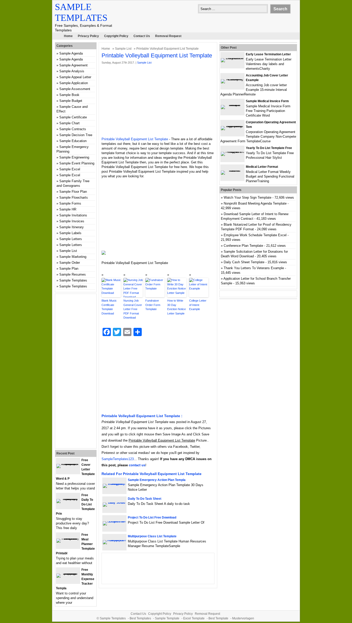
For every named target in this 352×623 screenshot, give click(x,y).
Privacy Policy (88, 36)
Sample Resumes (72, 274)
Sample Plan (68, 268)
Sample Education (73, 141)
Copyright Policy (116, 36)
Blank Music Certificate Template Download (109, 307)
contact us (137, 465)
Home (68, 36)
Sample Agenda (71, 53)
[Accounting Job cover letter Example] (232, 79)
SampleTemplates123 (118, 459)
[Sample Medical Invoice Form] (232, 105)
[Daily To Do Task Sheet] (114, 502)
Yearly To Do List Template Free (269, 148)
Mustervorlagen (243, 618)
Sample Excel (69, 169)
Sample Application (73, 83)
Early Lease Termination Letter (268, 54)
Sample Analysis (71, 71)
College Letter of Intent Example (197, 305)
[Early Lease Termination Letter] (232, 58)
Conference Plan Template (243, 246)
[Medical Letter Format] (232, 170)
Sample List (123, 48)
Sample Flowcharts (73, 197)
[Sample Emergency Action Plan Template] (114, 484)
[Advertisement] (158, 101)
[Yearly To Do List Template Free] (232, 152)
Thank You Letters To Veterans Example (254, 268)
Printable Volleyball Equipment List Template (135, 139)
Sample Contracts (72, 129)
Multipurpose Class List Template (152, 536)
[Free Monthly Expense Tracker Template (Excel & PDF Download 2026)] (68, 573)
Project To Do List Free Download (152, 517)
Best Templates (140, 618)
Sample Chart (69, 123)
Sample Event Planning (76, 163)
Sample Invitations (73, 215)
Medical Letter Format (262, 167)
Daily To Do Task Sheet (144, 499)
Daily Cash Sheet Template (244, 262)
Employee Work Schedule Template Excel (255, 235)
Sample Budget (70, 101)
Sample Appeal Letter (75, 77)
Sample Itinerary (71, 227)
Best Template (218, 618)
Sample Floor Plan (73, 192)
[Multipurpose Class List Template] (114, 540)
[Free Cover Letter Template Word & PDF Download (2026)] (68, 464)
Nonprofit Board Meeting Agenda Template (255, 203)
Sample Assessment (74, 89)
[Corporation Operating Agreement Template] (232, 126)
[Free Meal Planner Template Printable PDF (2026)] (68, 538)
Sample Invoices (71, 221)
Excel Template (194, 618)
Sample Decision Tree (75, 135)
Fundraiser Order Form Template (152, 305)
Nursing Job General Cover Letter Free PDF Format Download (132, 309)
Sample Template (167, 618)
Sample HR (67, 209)
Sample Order (69, 263)
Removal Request (168, 36)
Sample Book (69, 95)
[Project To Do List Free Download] (114, 521)
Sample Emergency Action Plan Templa (157, 480)
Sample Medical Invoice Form (267, 101)
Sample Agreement (73, 65)
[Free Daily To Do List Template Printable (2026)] (68, 499)
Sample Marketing (72, 257)
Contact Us (141, 36)
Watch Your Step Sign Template (247, 197)
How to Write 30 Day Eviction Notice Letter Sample (176, 307)
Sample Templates (73, 280)
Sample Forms (70, 203)
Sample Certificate (73, 117)
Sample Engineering (74, 157)
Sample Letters (70, 239)
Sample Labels (70, 233)
